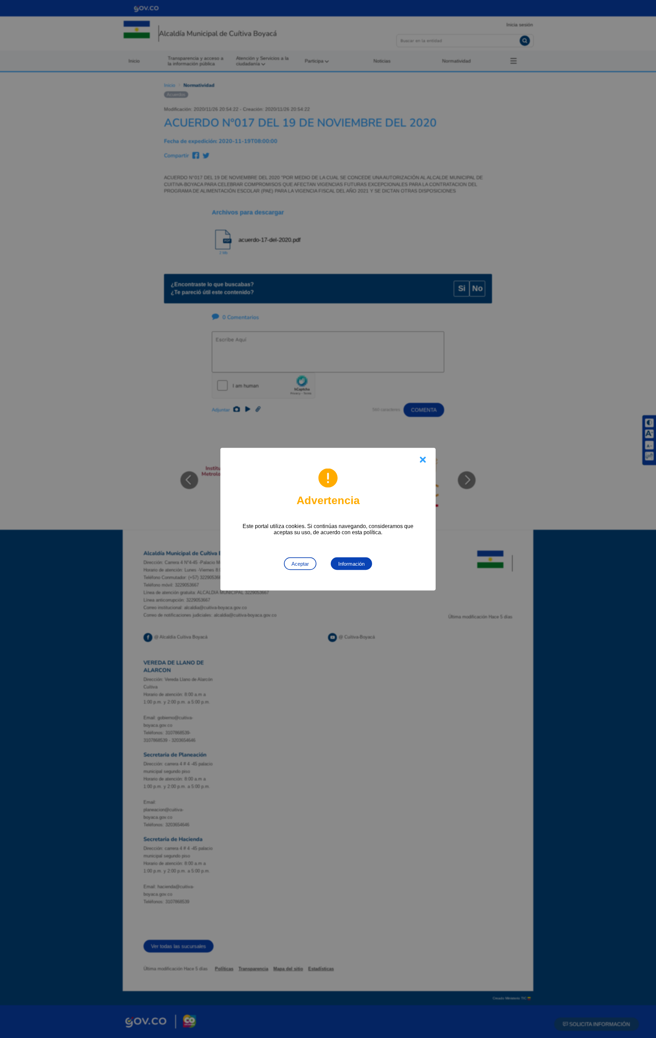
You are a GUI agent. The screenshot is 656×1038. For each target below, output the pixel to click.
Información (351, 563)
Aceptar (300, 563)
